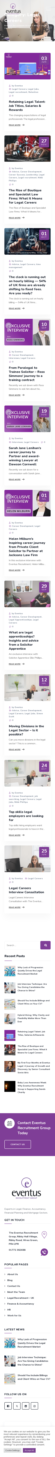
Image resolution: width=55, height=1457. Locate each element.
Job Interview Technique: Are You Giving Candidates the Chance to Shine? (32, 987)
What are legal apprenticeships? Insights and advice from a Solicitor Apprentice (24, 640)
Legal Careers (19, 89)
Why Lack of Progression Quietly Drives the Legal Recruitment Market (30, 970)
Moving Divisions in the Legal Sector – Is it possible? (26, 730)
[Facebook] (8, 1406)
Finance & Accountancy (20, 1303)
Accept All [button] (29, 1450)
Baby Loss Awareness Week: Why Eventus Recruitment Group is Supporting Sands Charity (32, 1087)
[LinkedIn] (25, 1406)
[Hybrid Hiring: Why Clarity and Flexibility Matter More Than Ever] (9, 1019)
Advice (15, 171)
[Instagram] (34, 1406)
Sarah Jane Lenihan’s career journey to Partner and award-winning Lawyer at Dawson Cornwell (25, 456)
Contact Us (13, 1286)
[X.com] (17, 1406)
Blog (9, 1280)
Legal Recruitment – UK (20, 1297)
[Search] (45, 945)
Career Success (17, 175)
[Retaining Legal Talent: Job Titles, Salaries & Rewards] (9, 1035)
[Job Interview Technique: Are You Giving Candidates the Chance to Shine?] (9, 988)
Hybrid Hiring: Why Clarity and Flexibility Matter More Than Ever (33, 1018)
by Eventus (17, 86)
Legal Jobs (33, 89)
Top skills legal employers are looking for (26, 816)
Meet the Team (16, 1291)
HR (9, 1309)
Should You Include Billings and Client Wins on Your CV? (34, 1002)
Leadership (32, 175)
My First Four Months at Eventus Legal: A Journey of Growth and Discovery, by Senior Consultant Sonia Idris (34, 1067)
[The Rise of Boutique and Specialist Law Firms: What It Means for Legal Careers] (9, 1051)
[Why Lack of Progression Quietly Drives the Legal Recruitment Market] (9, 972)
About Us (12, 1274)
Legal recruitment (18, 92)
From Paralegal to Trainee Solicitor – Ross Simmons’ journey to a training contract (27, 374)
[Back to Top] (27, 1419)
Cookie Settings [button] (12, 1450)
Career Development (31, 171)
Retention (33, 92)
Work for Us (14, 1315)
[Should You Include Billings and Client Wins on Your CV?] (9, 1004)
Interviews (14, 358)
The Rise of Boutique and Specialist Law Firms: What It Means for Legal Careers (25, 196)
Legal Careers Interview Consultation (26, 890)
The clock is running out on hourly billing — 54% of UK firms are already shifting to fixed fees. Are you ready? (27, 285)
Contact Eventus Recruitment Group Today (34, 1128)
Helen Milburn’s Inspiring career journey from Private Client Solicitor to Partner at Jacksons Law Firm (27, 547)
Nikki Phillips (21, 802)
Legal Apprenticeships (20, 620)
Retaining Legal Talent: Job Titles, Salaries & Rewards (27, 106)
